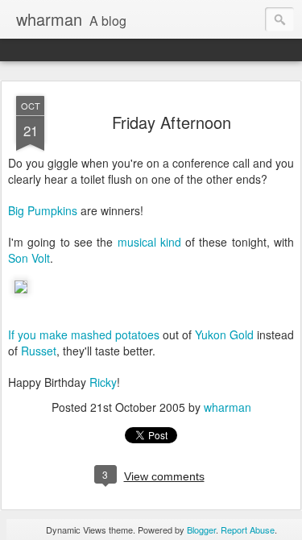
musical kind (149, 242)
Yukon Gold (224, 334)
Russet (38, 351)
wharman (227, 407)
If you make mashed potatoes (83, 334)
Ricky (103, 382)
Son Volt (29, 258)
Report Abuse (248, 529)
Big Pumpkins (42, 210)
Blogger (201, 529)
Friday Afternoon (171, 122)
